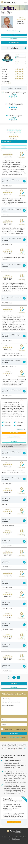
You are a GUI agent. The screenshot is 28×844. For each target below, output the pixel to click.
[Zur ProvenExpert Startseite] (8, 3)
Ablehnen (14, 441)
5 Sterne (17, 54)
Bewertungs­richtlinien (6, 837)
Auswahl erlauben (14, 437)
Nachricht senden (14, 733)
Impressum (14, 838)
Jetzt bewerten (14, 35)
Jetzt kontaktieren (14, 42)
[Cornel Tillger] (7, 22)
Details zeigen (20, 429)
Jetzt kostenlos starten (14, 822)
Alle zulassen (14, 433)
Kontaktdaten (12, 48)
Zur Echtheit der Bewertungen (14, 31)
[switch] (15, 422)
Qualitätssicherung (15, 837)
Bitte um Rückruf (8, 729)
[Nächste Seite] (18, 677)
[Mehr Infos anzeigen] (7, 58)
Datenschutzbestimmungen (16, 737)
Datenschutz (22, 837)
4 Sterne (17, 56)
